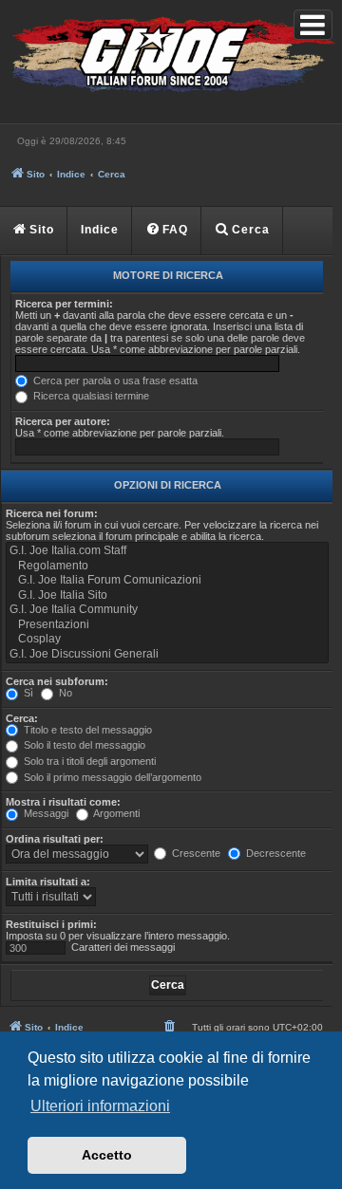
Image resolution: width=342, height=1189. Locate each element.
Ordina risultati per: (55, 839)
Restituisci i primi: (51, 924)
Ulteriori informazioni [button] (100, 1106)
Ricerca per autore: (62, 421)
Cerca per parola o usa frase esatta (114, 380)
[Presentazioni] (167, 625)
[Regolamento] (167, 566)
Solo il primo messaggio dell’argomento (111, 777)
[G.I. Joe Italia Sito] (167, 596)
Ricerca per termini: (64, 303)
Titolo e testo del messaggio (86, 729)
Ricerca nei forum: (52, 513)
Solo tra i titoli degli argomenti (88, 761)
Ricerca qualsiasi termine (89, 395)
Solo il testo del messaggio (83, 745)
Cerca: (22, 718)
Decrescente (274, 853)
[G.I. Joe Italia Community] (167, 610)
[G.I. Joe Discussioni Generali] (167, 654)
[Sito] (171, 57)
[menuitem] (167, 230)
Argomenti (115, 813)
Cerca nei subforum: (57, 681)
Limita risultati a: (48, 881)
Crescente (194, 853)
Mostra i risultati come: (63, 802)
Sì (27, 692)
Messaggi (44, 813)
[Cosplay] (167, 639)
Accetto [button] (107, 1154)
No (64, 692)
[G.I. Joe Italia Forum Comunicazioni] (167, 580)
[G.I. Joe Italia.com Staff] (167, 551)
